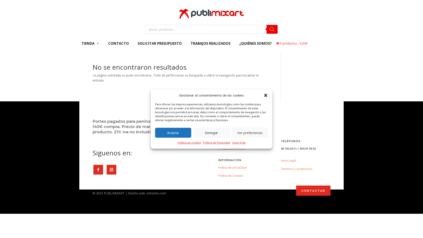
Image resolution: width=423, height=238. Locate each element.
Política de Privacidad (216, 143)
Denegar (211, 132)
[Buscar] (272, 29)
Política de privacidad (232, 167)
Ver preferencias (250, 132)
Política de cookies (189, 143)
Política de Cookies (230, 176)
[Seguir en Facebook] (98, 170)
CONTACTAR (313, 190)
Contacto (118, 43)
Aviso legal (239, 143)
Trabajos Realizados (210, 43)
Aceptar (173, 132)
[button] (265, 95)
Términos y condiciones (296, 169)
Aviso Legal (288, 160)
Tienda (88, 43)
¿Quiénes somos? (255, 43)
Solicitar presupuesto (160, 43)
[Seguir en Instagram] (111, 170)
